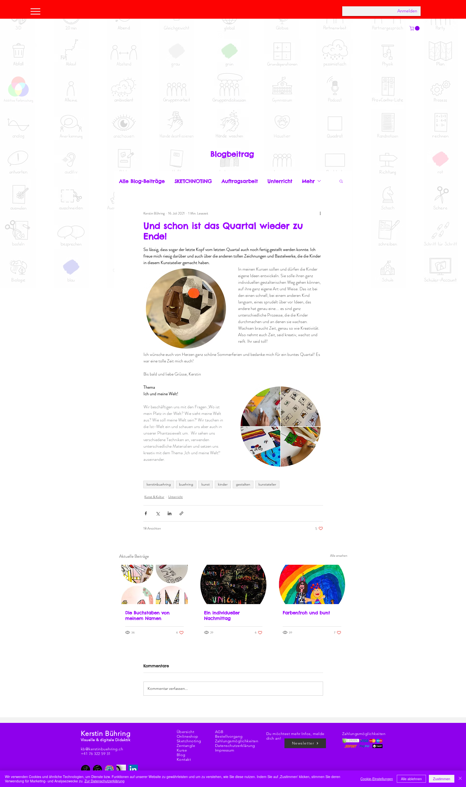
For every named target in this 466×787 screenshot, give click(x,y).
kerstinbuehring (159, 484)
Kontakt (184, 759)
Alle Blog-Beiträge (142, 181)
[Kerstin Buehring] (85, 769)
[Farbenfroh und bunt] (312, 584)
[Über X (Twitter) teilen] (157, 513)
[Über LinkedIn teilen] (169, 513)
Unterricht (279, 181)
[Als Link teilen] (181, 513)
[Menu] (36, 11)
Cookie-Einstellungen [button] (376, 778)
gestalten (243, 484)
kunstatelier (267, 484)
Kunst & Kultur (154, 496)
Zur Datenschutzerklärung (104, 780)
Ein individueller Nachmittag (222, 615)
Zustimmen (441, 778)
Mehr (308, 181)
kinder (223, 484)
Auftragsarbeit (240, 181)
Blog (181, 755)
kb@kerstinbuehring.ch (102, 749)
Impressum (224, 750)
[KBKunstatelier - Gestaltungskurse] (109, 769)
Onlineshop (187, 736)
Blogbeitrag (232, 154)
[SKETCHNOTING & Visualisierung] (97, 769)
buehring (186, 484)
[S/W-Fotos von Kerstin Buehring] (121, 769)
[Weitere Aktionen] (320, 213)
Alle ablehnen (411, 778)
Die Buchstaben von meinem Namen (147, 615)
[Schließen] (460, 778)
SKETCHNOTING (193, 181)
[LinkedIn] (133, 769)
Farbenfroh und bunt (306, 613)
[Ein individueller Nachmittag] (233, 584)
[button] (341, 181)
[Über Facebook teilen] (145, 513)
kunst (205, 484)
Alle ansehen (338, 555)
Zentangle (186, 745)
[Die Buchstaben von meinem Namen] (154, 584)
